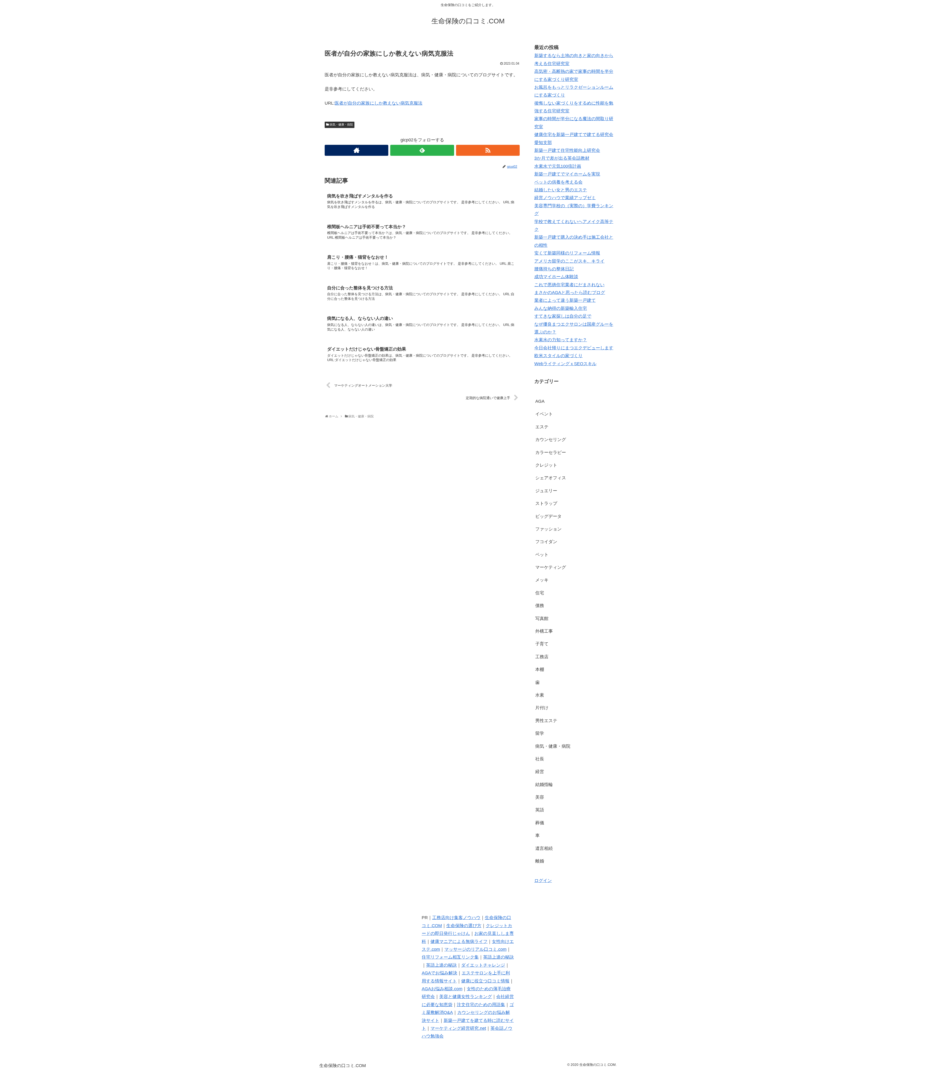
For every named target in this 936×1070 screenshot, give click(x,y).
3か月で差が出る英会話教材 (561, 158)
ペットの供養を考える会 (558, 182)
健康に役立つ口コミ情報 (485, 981)
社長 (539, 758)
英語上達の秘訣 (498, 957)
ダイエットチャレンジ (483, 965)
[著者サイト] (356, 150)
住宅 (539, 592)
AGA (540, 401)
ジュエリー (546, 490)
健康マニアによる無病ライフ (459, 941)
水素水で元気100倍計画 (557, 166)
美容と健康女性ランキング (465, 996)
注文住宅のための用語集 (481, 1004)
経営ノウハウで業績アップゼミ (565, 197)
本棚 (539, 669)
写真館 (541, 618)
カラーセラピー (550, 452)
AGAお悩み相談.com (442, 988)
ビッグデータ (548, 516)
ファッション (548, 529)
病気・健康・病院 (341, 124)
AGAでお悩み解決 (439, 973)
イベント (544, 414)
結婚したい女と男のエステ (560, 189)
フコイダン (546, 541)
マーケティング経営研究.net (458, 1028)
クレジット (546, 465)
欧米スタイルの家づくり (558, 355)
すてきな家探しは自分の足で (562, 316)
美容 (539, 797)
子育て (541, 643)
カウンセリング (550, 439)
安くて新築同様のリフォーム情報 (567, 253)
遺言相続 (544, 848)
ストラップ (546, 503)
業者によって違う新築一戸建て (565, 300)
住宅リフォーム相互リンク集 (450, 957)
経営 (539, 771)
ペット (541, 554)
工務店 (541, 656)
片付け (541, 707)
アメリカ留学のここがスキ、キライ (569, 261)
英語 (539, 809)
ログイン (543, 880)
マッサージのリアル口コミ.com (475, 949)
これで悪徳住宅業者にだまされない (569, 284)
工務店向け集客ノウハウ (456, 917)
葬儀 (539, 822)
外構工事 (544, 631)
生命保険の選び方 (463, 925)
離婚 (539, 861)
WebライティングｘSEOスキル (565, 363)
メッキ (541, 580)
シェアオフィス (550, 477)
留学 (539, 733)
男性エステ (546, 720)
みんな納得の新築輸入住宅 (560, 308)
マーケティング (550, 567)
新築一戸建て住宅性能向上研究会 (567, 150)
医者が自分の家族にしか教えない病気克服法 (378, 103)
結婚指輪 (544, 784)
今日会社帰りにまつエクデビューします (573, 347)
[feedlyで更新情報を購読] (422, 150)
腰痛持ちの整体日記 (554, 268)
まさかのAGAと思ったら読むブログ (569, 292)
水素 (539, 695)
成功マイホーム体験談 (556, 276)
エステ (541, 426)
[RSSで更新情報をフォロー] (488, 150)
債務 (539, 605)
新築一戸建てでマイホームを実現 (567, 174)
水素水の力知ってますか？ (560, 339)
